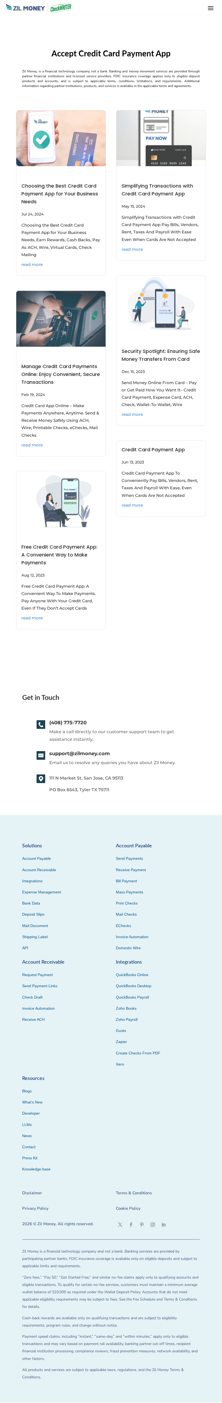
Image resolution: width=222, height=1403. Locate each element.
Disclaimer (32, 1193)
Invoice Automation (132, 937)
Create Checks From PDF (138, 1053)
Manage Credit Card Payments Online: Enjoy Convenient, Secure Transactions (60, 374)
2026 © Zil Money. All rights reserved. (58, 1224)
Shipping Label (35, 937)
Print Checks (127, 903)
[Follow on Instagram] (152, 1224)
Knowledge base (36, 1169)
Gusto (121, 1030)
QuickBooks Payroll (132, 997)
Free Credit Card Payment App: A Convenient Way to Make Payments (59, 554)
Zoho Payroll (127, 1019)
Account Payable (36, 858)
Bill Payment (126, 881)
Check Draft (32, 997)
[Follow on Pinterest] (142, 1224)
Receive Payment (131, 870)
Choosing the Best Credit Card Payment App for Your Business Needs (59, 193)
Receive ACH (33, 1019)
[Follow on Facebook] (131, 1224)
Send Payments (129, 858)
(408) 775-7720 (68, 723)
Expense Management (41, 892)
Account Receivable (39, 870)
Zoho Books (126, 1008)
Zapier (121, 1042)
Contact (28, 1147)
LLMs (27, 1124)
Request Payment (37, 975)
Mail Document (35, 925)
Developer (31, 1113)
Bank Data (31, 903)
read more (32, 264)
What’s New (32, 1102)
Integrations (32, 881)
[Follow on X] (120, 1224)
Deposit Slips (33, 914)
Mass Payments (129, 892)
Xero (120, 1064)
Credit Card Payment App (153, 449)
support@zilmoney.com (79, 754)
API (25, 948)
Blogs (27, 1091)
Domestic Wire (128, 948)
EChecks (123, 925)
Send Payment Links (39, 986)
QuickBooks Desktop (133, 986)
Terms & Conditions (134, 1193)
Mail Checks (126, 914)
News (27, 1136)
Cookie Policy (128, 1208)
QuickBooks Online (132, 975)
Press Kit (29, 1158)
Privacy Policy (35, 1208)
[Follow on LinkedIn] (163, 1224)
